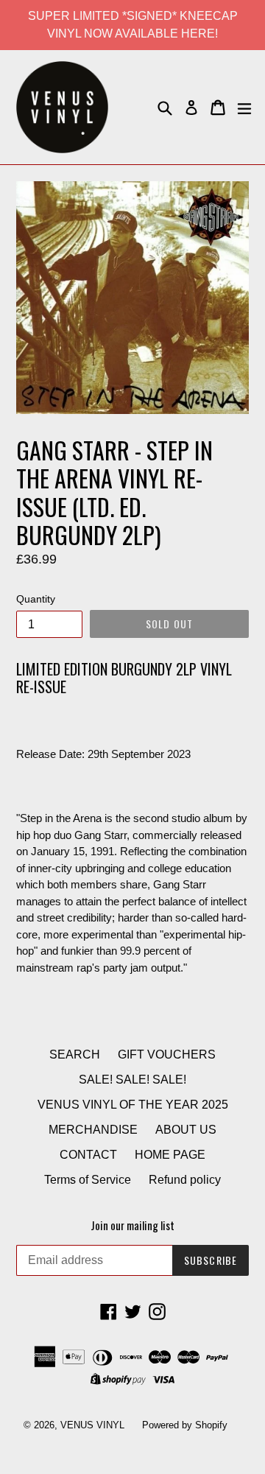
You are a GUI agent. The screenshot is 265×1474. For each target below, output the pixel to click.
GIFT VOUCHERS (167, 1054)
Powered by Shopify (184, 1425)
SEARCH (74, 1054)
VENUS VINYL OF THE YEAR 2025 (133, 1104)
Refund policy (185, 1179)
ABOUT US (185, 1129)
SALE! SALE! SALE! (132, 1079)
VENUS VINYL (92, 1425)
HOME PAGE (170, 1154)
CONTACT (88, 1154)
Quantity (35, 599)
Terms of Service (87, 1179)
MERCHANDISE (93, 1129)
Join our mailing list (132, 1225)
